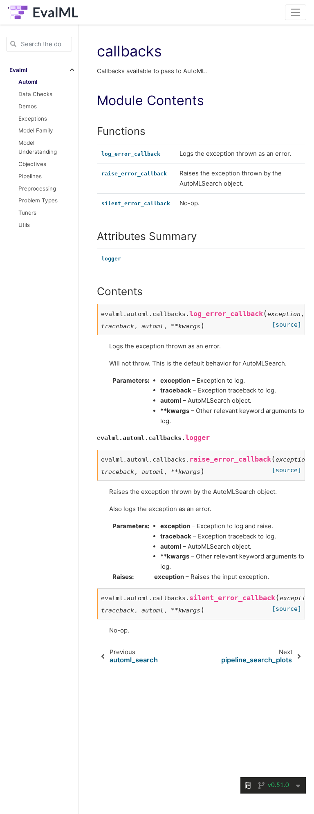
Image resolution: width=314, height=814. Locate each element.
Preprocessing (37, 188)
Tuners (27, 212)
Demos (27, 106)
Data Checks (35, 94)
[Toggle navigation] (296, 12)
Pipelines (30, 176)
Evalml (18, 70)
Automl (28, 81)
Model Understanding (37, 147)
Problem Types (38, 200)
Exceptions (32, 118)
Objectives (32, 164)
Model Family (35, 130)
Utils (24, 225)
